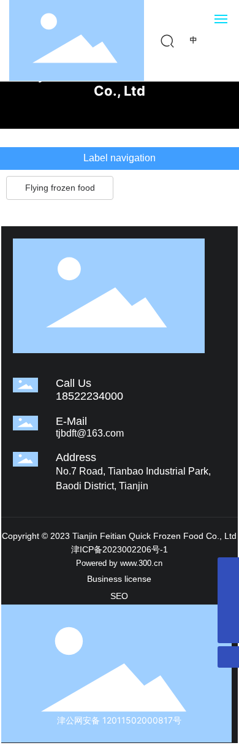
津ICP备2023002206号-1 (119, 549)
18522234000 (89, 396)
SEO (119, 596)
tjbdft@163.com (90, 433)
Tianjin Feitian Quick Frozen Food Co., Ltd (120, 83)
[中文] (194, 39)
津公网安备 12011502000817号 (119, 720)
